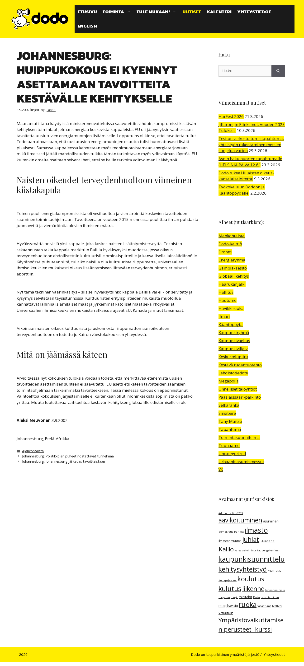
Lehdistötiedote (233, 373)
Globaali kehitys (233, 276)
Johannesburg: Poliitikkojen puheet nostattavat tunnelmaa (68, 456)
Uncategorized (232, 453)
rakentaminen (270, 597)
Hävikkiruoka (231, 308)
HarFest (239, 531)
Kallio (226, 549)
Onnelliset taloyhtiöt (237, 389)
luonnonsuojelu (275, 590)
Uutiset (191, 11)
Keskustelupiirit (233, 356)
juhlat (250, 539)
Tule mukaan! (153, 11)
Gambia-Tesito (232, 268)
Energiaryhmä (231, 260)
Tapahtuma (229, 429)
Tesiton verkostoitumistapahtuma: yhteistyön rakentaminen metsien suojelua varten (251, 144)
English (87, 26)
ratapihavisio (228, 605)
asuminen (271, 521)
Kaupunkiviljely (233, 348)
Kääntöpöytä (230, 324)
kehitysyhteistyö (242, 569)
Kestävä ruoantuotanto (240, 365)
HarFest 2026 (231, 116)
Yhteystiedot (254, 11)
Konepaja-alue (227, 580)
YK (220, 469)
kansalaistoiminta (245, 550)
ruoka (247, 604)
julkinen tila (267, 541)
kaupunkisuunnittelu (251, 559)
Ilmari (224, 316)
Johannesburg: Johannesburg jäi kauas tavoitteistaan (63, 461)
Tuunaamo (229, 445)
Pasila (256, 597)
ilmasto (256, 530)
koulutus (251, 578)
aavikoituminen (240, 520)
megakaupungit (228, 597)
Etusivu (87, 11)
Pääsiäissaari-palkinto (239, 397)
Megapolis (228, 381)
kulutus (229, 588)
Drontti (225, 252)
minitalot (245, 597)
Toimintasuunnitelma (239, 437)
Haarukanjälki (232, 284)
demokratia (225, 531)
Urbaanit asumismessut (241, 461)
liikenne (253, 588)
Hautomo (227, 300)
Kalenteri (219, 11)
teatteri (277, 606)
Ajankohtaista (33, 451)
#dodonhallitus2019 (230, 513)
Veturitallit (225, 613)
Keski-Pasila (274, 570)
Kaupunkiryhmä (233, 332)
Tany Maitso (230, 421)
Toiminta (113, 11)
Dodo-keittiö (230, 244)
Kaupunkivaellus (234, 340)
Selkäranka (228, 405)
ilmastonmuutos (230, 541)
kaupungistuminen (268, 550)
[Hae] (278, 71)
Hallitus (225, 292)
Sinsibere (227, 413)
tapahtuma (264, 606)
